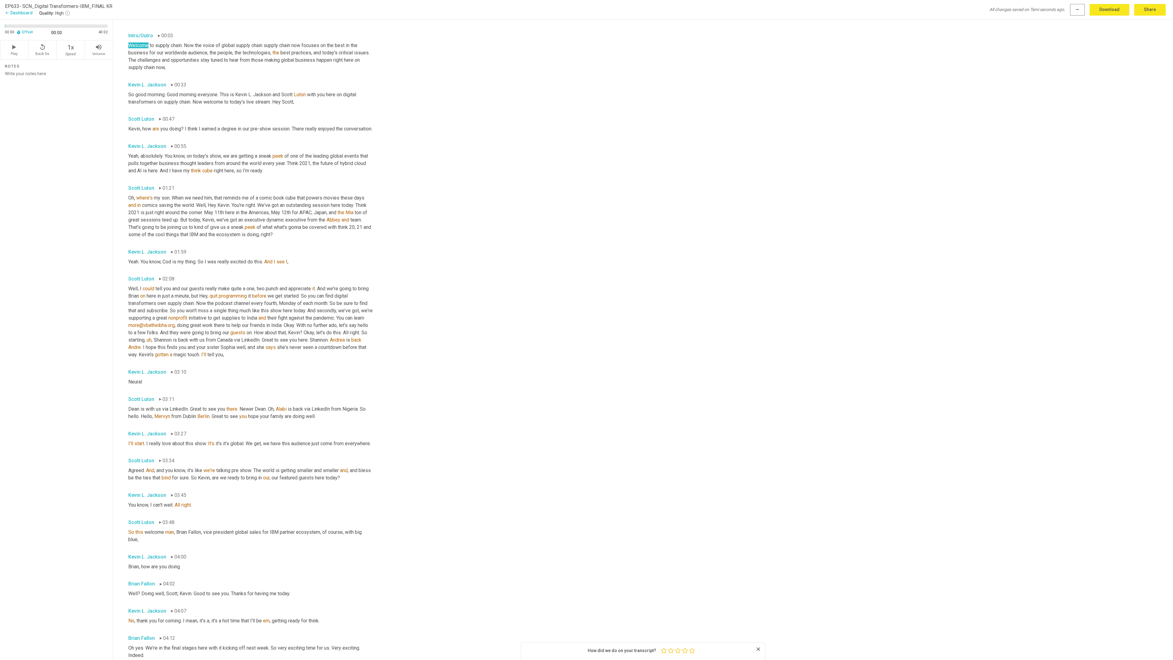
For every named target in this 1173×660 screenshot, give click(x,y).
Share (1150, 9)
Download (1109, 9)
